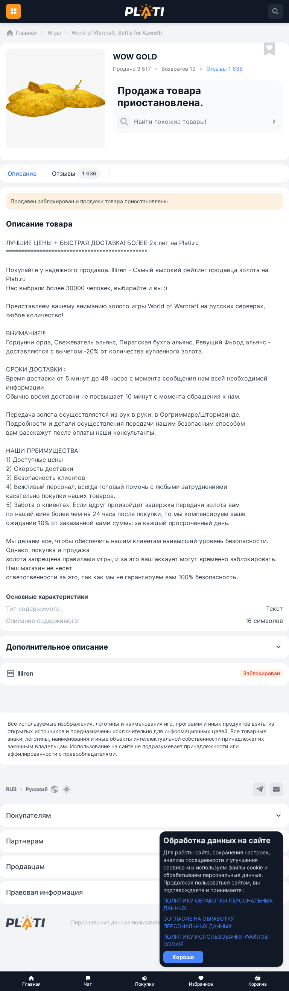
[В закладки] (269, 49)
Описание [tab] (22, 173)
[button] (31, 981)
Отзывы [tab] (74, 173)
